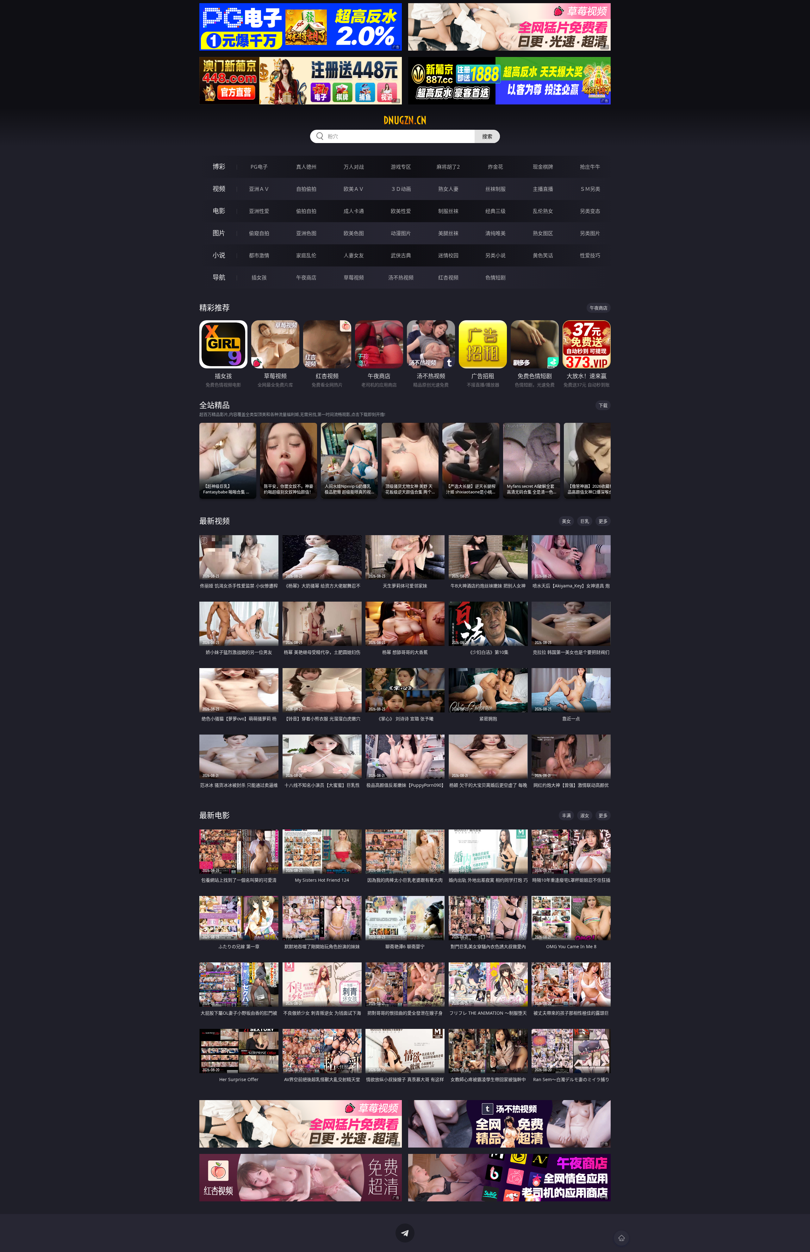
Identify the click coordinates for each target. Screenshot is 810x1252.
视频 (219, 189)
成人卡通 (354, 211)
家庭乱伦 (306, 255)
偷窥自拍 (259, 233)
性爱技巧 (590, 255)
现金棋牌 (543, 166)
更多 (603, 521)
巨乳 (584, 521)
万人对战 (354, 166)
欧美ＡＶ (354, 188)
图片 (219, 233)
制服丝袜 (448, 211)
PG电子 (259, 166)
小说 (219, 255)
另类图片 (590, 233)
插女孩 (259, 277)
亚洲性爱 (259, 211)
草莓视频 (354, 277)
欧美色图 (354, 233)
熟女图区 (543, 233)
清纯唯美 (495, 233)
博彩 (219, 166)
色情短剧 (495, 277)
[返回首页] (621, 1238)
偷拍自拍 (306, 211)
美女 (566, 521)
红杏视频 (448, 277)
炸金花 (495, 166)
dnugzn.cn (405, 120)
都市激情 (259, 255)
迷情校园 (448, 255)
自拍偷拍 (306, 188)
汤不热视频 (401, 277)
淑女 (584, 815)
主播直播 (543, 188)
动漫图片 (401, 233)
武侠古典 (401, 255)
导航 (219, 277)
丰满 (566, 815)
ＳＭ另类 (590, 188)
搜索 (487, 136)
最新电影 (214, 815)
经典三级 (495, 211)
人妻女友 (354, 255)
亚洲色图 (306, 233)
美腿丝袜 (448, 233)
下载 (603, 405)
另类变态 (590, 211)
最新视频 (214, 521)
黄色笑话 (543, 255)
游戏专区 (401, 166)
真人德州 (306, 166)
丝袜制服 (495, 188)
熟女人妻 (448, 188)
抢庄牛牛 (590, 166)
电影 (219, 211)
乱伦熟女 (543, 211)
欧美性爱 (401, 211)
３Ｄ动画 (401, 188)
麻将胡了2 (448, 166)
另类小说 (495, 255)
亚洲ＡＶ (259, 188)
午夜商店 (306, 277)
